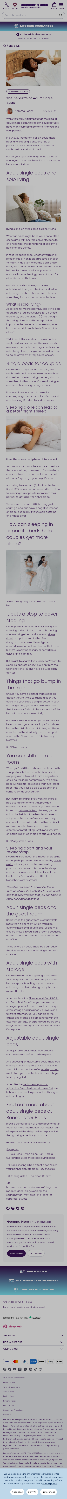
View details (16, 1253)
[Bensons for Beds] (34, 6)
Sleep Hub (14, 46)
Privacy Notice (9, 1382)
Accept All (17, 1491)
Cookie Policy (8, 1391)
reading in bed (50, 1069)
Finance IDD (8, 1405)
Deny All (32, 1491)
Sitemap (7, 1414)
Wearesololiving (31, 308)
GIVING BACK (11, 1349)
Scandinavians (15, 668)
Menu (61, 8)
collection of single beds (35, 1123)
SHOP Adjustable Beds (19, 841)
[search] (60, 15)
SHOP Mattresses (16, 747)
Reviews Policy (9, 1401)
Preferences (48, 1491)
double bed (36, 927)
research (27, 485)
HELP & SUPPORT (12, 1342)
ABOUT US (9, 1335)
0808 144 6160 (24, 1301)
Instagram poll (29, 137)
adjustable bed (28, 810)
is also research (23, 504)
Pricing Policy (8, 1396)
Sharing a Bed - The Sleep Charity (31, 1176)
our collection (47, 297)
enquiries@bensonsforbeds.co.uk (27, 1307)
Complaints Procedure (12, 1410)
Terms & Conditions (11, 1387)
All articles (36, 1253)
